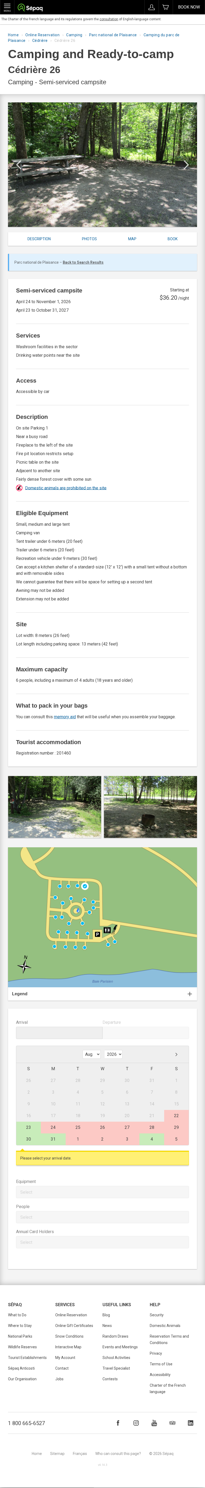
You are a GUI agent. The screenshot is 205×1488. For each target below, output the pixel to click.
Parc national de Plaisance (113, 35)
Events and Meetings (120, 1347)
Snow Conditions (69, 1336)
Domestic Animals (165, 1325)
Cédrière (40, 40)
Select (26, 1192)
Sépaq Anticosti (21, 1368)
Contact (62, 1368)
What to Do (17, 1315)
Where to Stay (20, 1325)
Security (157, 1315)
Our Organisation (22, 1379)
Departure (111, 1022)
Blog (106, 1315)
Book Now (189, 7)
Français (80, 1453)
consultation (109, 19)
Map (132, 239)
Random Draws (115, 1336)
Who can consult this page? (118, 1453)
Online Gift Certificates (74, 1325)
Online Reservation (42, 35)
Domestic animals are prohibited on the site (66, 487)
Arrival (22, 1022)
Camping (74, 35)
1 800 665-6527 (26, 1423)
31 (53, 1139)
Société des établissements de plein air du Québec (30, 8)
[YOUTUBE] (154, 1423)
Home (13, 35)
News (107, 1325)
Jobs (59, 1379)
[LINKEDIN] (190, 1423)
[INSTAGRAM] (136, 1423)
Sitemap (57, 1453)
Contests (110, 1379)
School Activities (116, 1357)
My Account (65, 1357)
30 (28, 1139)
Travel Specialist (116, 1368)
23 (28, 1127)
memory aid (65, 716)
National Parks (20, 1336)
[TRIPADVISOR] (172, 1423)
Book (173, 239)
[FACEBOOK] (118, 1423)
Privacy (156, 1353)
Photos (89, 239)
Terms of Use (161, 1364)
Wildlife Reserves (22, 1347)
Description (39, 239)
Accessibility (160, 1375)
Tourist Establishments (27, 1357)
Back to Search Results (83, 262)
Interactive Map (68, 1347)
